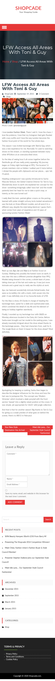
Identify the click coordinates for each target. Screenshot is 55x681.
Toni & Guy (40, 146)
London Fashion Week (16, 132)
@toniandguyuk (19, 126)
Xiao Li (27, 271)
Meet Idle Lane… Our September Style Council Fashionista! (40, 430)
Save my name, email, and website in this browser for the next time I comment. (27, 495)
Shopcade (28, 8)
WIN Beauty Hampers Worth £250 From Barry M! (25, 536)
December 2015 (11, 589)
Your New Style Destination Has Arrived (15, 428)
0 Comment (44, 94)
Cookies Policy (12, 659)
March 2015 (10, 602)
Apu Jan (16, 271)
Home (5, 61)
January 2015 (10, 609)
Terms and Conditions (15, 657)
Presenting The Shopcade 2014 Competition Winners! (27, 542)
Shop (15, 61)
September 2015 (12, 596)
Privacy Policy (11, 654)
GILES (41, 314)
